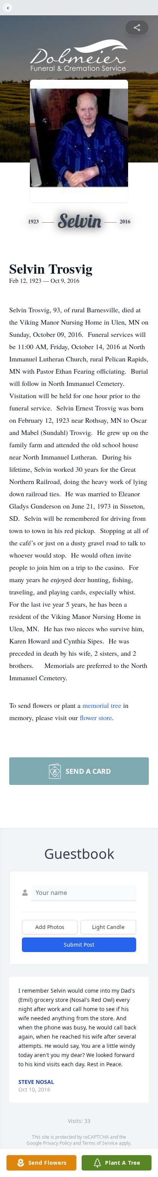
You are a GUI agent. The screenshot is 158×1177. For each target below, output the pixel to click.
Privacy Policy (57, 1143)
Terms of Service (100, 1143)
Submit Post (79, 944)
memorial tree (101, 705)
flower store (96, 717)
